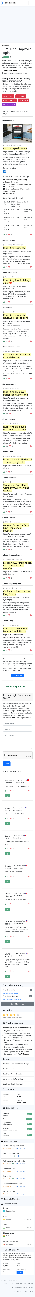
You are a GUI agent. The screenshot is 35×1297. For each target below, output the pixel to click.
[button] (24, 686)
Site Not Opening (9, 100)
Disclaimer (18, 1291)
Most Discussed (11, 1141)
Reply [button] (7, 796)
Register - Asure (11, 193)
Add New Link (18, 675)
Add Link (19, 1283)
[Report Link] (31, 234)
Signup (19, 1272)
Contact (11, 1283)
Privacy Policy (28, 1291)
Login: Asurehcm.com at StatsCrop (18, 184)
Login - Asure (10, 187)
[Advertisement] (17, 24)
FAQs (25, 1287)
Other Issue (23, 100)
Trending (18, 1287)
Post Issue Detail (9, 104)
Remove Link (28, 1283)
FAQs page (25, 1054)
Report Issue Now (17, 1004)
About (5, 1283)
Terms (30, 1287)
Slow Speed (21, 96)
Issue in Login (8, 96)
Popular (10, 1287)
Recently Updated (12, 1199)
